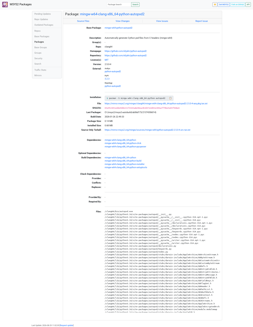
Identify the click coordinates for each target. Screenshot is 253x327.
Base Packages (41, 36)
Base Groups (40, 47)
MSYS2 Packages (20, 4)
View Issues (162, 21)
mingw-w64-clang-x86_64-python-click (123, 143)
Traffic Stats (40, 70)
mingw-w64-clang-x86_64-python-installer (125, 164)
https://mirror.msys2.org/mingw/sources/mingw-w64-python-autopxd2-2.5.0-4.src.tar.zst (147, 130)
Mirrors (38, 75)
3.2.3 (107, 78)
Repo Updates (41, 19)
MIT (106, 60)
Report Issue (201, 21)
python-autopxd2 (113, 71)
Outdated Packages (43, 25)
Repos (37, 31)
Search (135, 4)
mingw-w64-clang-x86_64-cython (120, 157)
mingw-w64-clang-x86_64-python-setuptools (126, 167)
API (248, 4)
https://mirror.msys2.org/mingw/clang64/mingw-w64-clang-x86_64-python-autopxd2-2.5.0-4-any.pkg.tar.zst (156, 103)
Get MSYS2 (224, 4)
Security (38, 58)
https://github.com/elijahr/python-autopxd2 (126, 51)
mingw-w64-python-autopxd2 (118, 28)
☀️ (215, 4)
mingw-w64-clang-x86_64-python (120, 140)
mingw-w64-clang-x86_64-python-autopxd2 (112, 14)
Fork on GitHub (237, 4)
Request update (66, 325)
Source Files (83, 21)
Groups (37, 53)
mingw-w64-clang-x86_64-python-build (123, 160)
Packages (39, 42)
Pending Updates (42, 14)
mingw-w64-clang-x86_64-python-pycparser (125, 146)
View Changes (123, 21)
